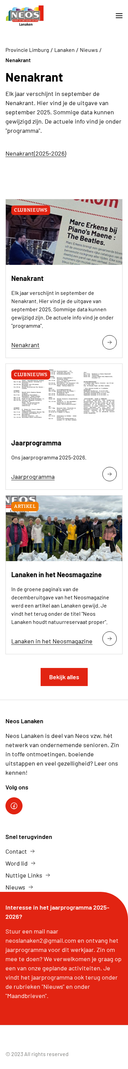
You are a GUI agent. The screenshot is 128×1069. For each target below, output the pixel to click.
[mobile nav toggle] (116, 15)
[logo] (25, 15)
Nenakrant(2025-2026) (35, 153)
